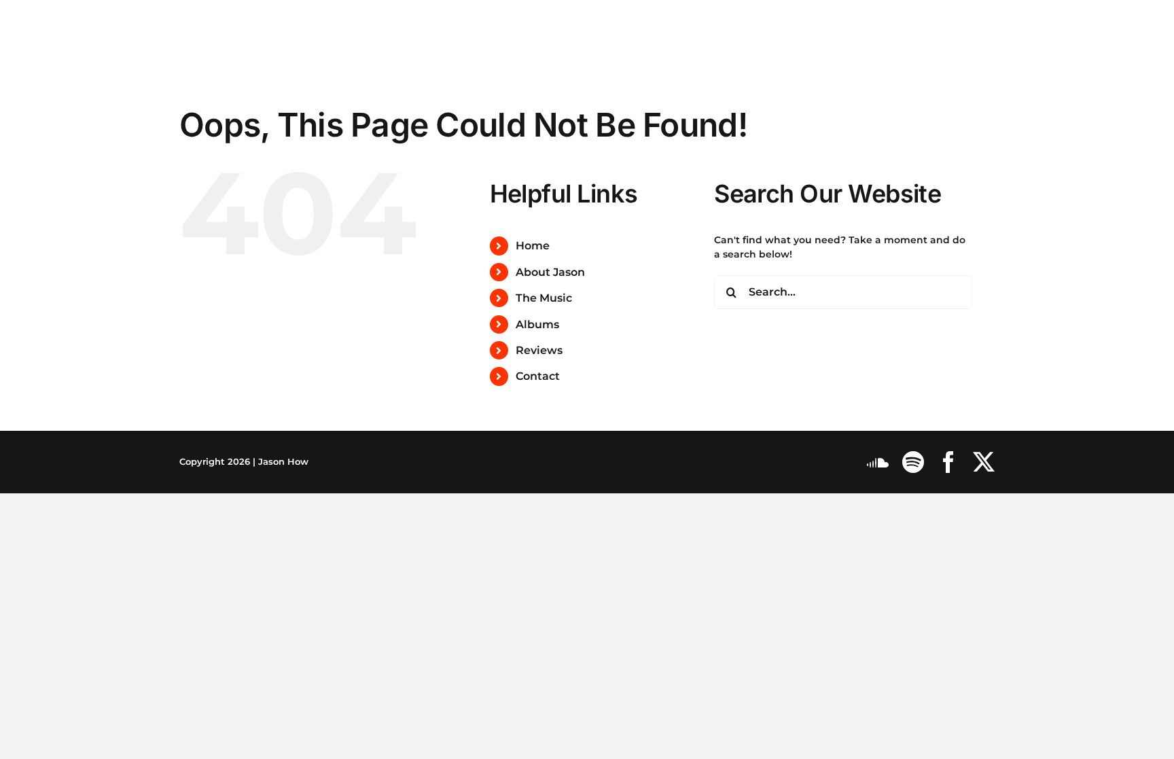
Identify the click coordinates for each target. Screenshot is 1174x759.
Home (533, 245)
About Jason (550, 272)
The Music (544, 298)
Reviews (539, 350)
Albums (537, 324)
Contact (538, 376)
